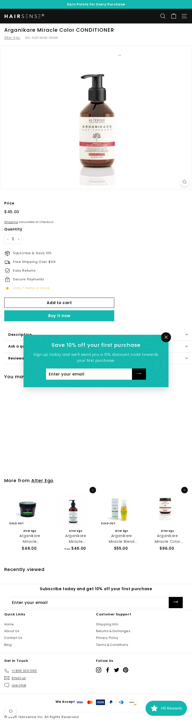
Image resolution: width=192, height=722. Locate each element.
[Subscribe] (139, 374)
